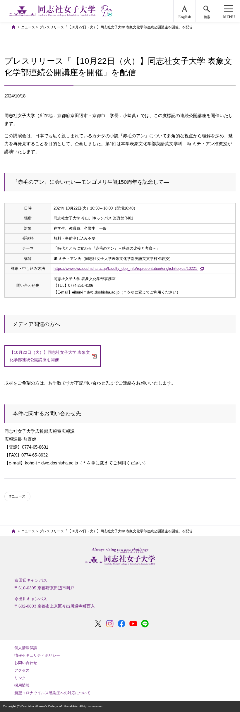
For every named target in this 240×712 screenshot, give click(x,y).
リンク (20, 678)
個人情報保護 (25, 648)
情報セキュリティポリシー (37, 655)
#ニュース (17, 496)
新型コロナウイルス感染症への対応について (52, 693)
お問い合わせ (25, 662)
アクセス (22, 670)
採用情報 (22, 685)
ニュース (28, 27)
